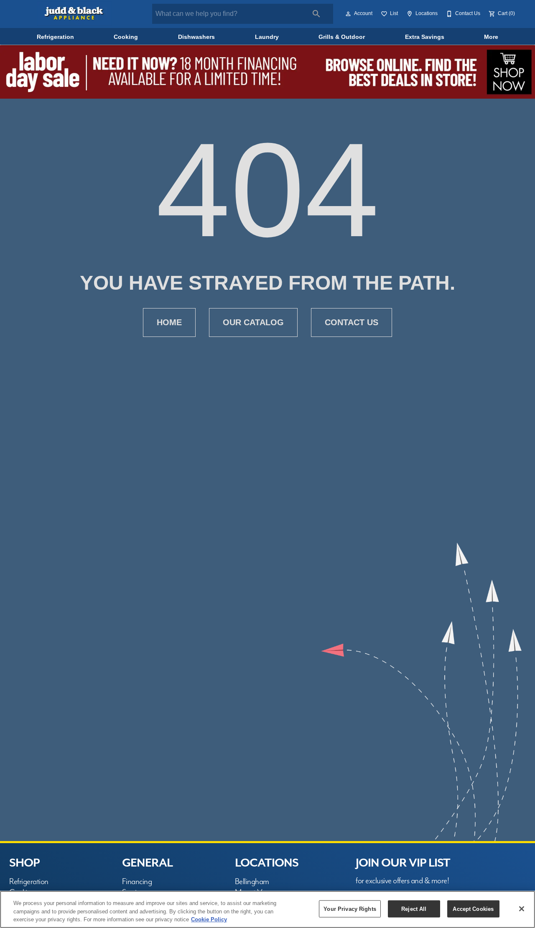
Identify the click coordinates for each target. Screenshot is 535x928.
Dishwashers (196, 37)
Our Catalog (253, 322)
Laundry (267, 37)
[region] (267, 909)
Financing (137, 882)
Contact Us (351, 322)
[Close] (521, 909)
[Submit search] (316, 13)
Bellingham (252, 882)
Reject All (413, 908)
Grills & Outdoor (341, 37)
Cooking (126, 37)
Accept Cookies (473, 908)
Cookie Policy (209, 919)
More (491, 37)
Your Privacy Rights (350, 908)
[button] (348, 14)
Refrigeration (55, 37)
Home (169, 322)
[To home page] (74, 13)
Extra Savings (424, 37)
